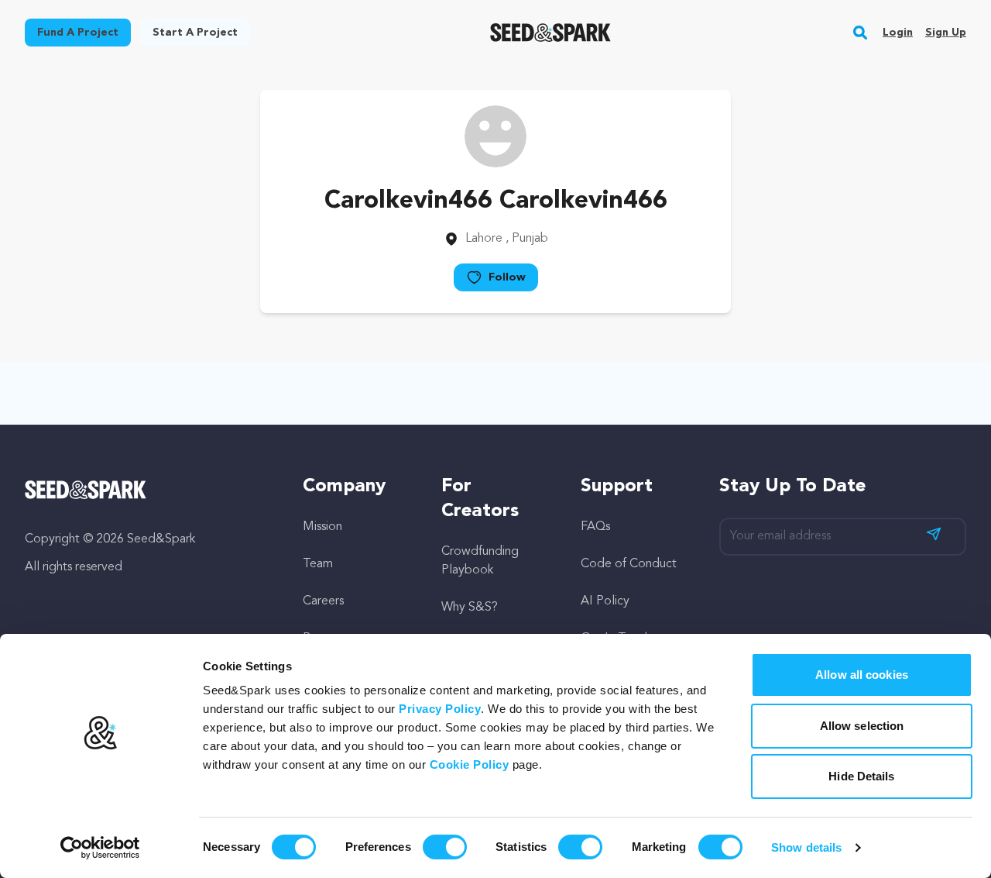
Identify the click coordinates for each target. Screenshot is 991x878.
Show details (806, 847)
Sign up (945, 32)
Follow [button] (507, 277)
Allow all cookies (861, 674)
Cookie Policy (469, 764)
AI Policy (605, 601)
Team (318, 564)
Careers (323, 601)
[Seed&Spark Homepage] (551, 32)
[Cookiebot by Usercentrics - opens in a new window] (100, 847)
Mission (322, 527)
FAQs (595, 527)
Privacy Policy (440, 708)
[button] (860, 32)
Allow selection (862, 725)
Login (898, 32)
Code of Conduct (629, 564)
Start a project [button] (195, 32)
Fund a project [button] (77, 32)
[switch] (445, 847)
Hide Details (861, 776)
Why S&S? (469, 607)
